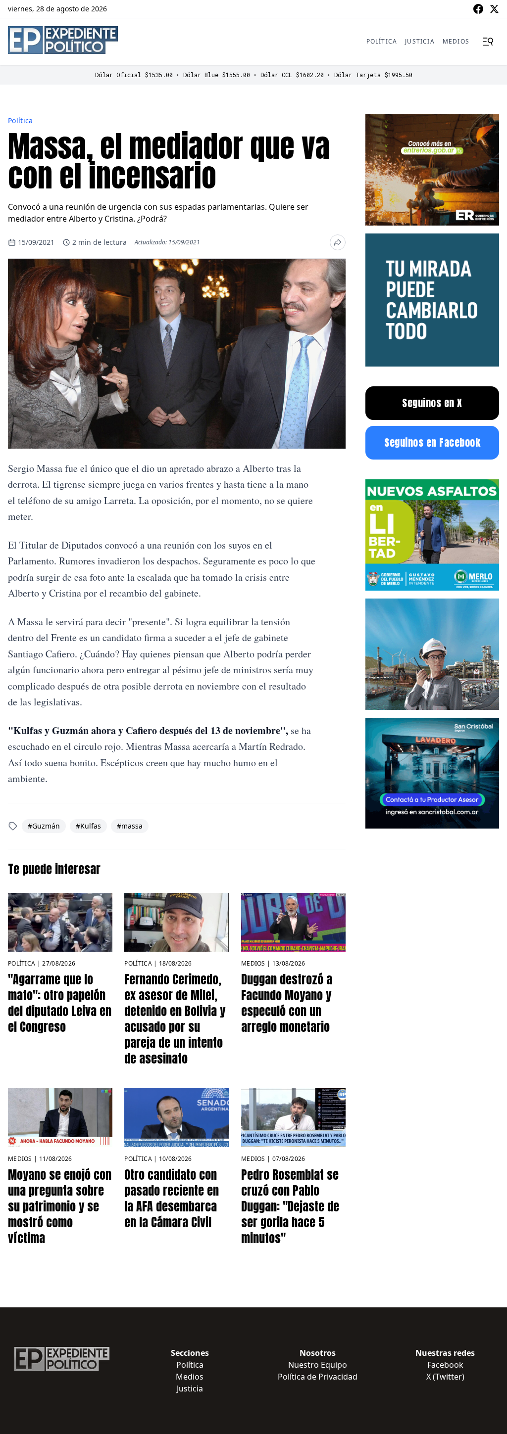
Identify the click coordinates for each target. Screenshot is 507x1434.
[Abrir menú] (488, 41)
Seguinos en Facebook (432, 442)
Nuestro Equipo (317, 1364)
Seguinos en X (432, 403)
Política (382, 41)
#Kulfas (88, 826)
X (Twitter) (445, 1376)
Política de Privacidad (317, 1376)
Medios (456, 41)
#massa (130, 826)
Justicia (420, 41)
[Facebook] (478, 9)
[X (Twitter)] (494, 9)
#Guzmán (44, 826)
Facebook (445, 1364)
